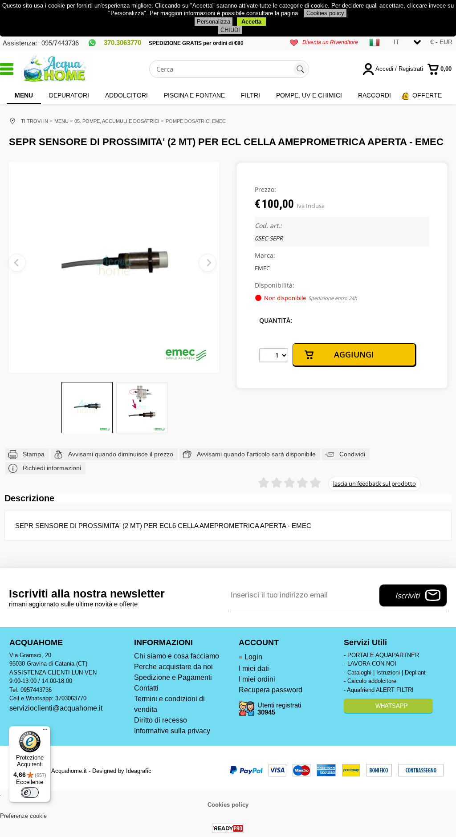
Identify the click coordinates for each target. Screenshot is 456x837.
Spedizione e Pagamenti (173, 677)
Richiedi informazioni (52, 467)
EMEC (262, 268)
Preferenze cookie (23, 816)
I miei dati (254, 668)
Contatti (146, 688)
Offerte (427, 95)
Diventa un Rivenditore (330, 42)
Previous (17, 263)
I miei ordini (257, 679)
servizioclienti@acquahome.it (55, 708)
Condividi (352, 454)
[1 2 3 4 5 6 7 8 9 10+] (273, 355)
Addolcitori (126, 95)
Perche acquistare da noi (173, 666)
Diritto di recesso (160, 720)
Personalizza (213, 21)
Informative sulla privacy (172, 731)
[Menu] (45, 731)
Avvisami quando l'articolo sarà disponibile (256, 454)
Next (207, 263)
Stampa (34, 454)
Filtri (250, 95)
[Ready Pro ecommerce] (228, 828)
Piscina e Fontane (194, 95)
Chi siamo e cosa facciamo (176, 656)
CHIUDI (230, 30)
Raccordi (374, 95)
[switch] (30, 792)
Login (253, 657)
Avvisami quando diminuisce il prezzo (120, 454)
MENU (24, 95)
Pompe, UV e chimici (309, 95)
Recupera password (270, 690)
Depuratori (69, 95)
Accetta (251, 21)
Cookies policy (325, 13)
